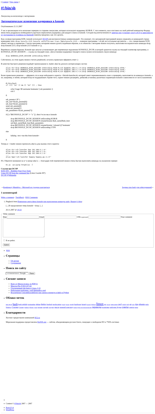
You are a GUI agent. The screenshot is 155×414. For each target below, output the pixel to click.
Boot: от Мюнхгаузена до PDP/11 (24, 284)
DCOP (45, 39)
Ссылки (15, 307)
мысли (56, 307)
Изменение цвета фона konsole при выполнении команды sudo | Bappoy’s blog (50, 202)
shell (127, 304)
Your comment (126, 217)
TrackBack (20, 197)
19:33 (19, 210)
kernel (84, 304)
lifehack (93, 304)
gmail (63, 304)
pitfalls (124, 304)
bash (15, 304)
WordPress (10, 410)
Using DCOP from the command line (15, 173)
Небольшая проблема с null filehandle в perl (28, 290)
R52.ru (37, 318)
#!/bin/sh (8, 8)
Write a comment (7, 197)
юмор (136, 307)
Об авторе (15, 261)
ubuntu (142, 304)
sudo (133, 304)
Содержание (16, 263)
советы (125, 307)
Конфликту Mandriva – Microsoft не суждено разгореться (26, 187)
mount (108, 304)
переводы (96, 307)
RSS (8, 250)
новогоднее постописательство (83, 307)
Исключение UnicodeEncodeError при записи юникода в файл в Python (40, 293)
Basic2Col (10, 408)
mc (105, 304)
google (72, 304)
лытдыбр (45, 307)
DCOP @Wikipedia (8, 175)
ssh (130, 304)
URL (82, 217)
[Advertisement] (77, 182)
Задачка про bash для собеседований (137, 187)
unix (147, 304)
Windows (8, 307)
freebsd (49, 304)
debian (38, 304)
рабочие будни (115, 307)
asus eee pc (9, 304)
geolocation (57, 304)
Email (41, 217)
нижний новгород (66, 307)
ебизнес (31, 307)
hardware (77, 304)
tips (136, 304)
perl (120, 304)
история (40, 307)
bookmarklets (31, 304)
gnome (67, 304)
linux (100, 304)
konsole (88, 304)
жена (35, 307)
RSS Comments (31, 197)
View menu (13, 2)
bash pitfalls (22, 304)
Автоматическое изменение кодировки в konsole (32, 21)
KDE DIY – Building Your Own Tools (16, 171)
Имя (4, 217)
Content (5, 2)
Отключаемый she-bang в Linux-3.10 (25, 288)
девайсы (26, 307)
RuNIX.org (41, 322)
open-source (114, 304)
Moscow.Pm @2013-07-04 (21, 286)
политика (105, 307)
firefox (43, 304)
